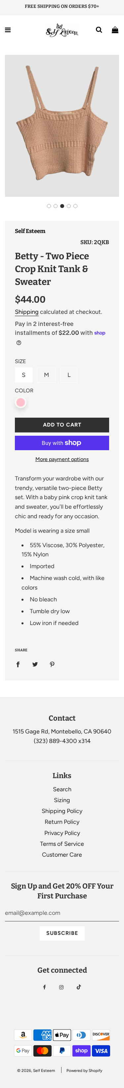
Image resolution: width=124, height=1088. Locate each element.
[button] (49, 206)
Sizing (62, 800)
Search (62, 789)
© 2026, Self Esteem (36, 1070)
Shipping (27, 311)
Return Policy (62, 821)
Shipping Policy (62, 811)
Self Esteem (30, 231)
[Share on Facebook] (18, 664)
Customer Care (62, 854)
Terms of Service (62, 843)
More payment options (62, 459)
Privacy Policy (62, 833)
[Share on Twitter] (35, 664)
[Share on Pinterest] (52, 664)
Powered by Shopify (84, 1070)
